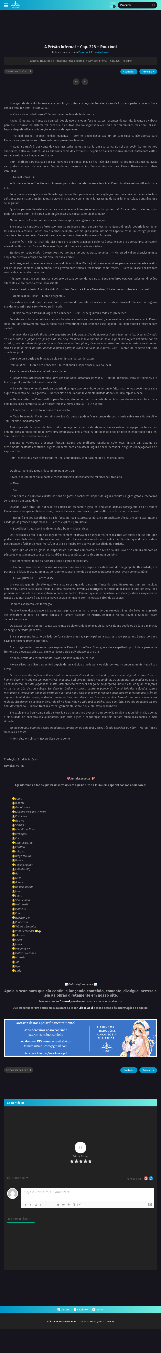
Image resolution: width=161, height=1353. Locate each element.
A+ (76, 82)
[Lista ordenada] (47, 1204)
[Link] (69, 1204)
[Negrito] (25, 1204)
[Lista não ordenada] (52, 1204)
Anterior (129, 71)
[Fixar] (41, 1204)
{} (74, 1204)
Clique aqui (86, 1008)
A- (85, 82)
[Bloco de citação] (58, 1204)
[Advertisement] (80, 30)
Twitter (100, 1309)
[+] (79, 1204)
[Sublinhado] (36, 1204)
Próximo (147, 71)
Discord (64, 1001)
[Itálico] (30, 1204)
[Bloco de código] (63, 1204)
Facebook (82, 1309)
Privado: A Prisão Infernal (93, 52)
